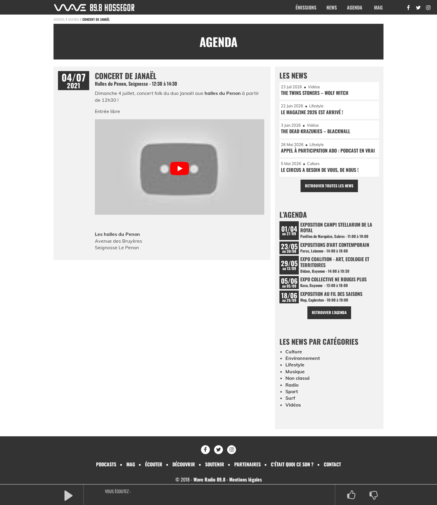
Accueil (59, 19)
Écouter (153, 464)
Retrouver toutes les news (329, 186)
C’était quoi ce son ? (292, 464)
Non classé (297, 378)
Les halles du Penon (117, 234)
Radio (291, 385)
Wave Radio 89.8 (209, 479)
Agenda (354, 7)
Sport (291, 391)
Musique (295, 371)
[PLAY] (68, 495)
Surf (290, 398)
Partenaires (247, 464)
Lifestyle (294, 365)
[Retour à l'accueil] (94, 7)
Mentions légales (245, 479)
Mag (378, 7)
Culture (293, 352)
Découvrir (183, 464)
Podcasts (106, 464)
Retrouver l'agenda (329, 312)
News (331, 7)
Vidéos (293, 405)
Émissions (305, 7)
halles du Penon (223, 93)
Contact (332, 464)
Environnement (302, 358)
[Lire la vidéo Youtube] (179, 168)
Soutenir (214, 464)
